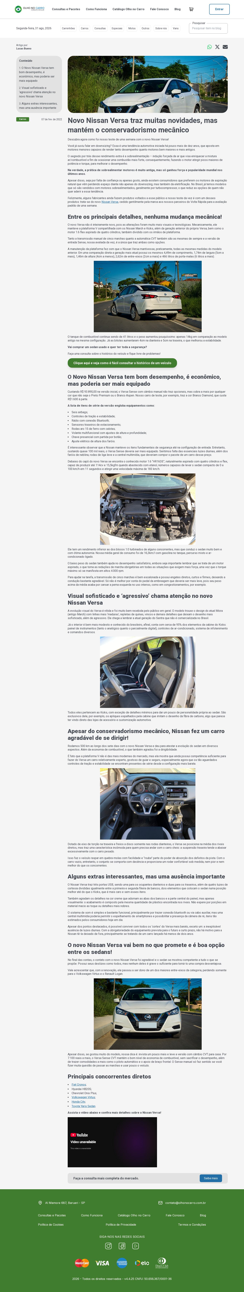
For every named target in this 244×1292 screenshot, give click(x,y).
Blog (178, 9)
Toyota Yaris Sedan (83, 1106)
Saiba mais (211, 1178)
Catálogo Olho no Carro (129, 9)
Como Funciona (96, 9)
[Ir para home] (29, 9)
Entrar (219, 9)
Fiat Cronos (79, 1084)
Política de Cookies (51, 1224)
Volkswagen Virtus (83, 1097)
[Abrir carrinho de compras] (191, 9)
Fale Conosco (159, 9)
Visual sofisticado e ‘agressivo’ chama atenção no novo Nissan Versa (37, 92)
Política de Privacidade (121, 1224)
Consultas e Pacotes (66, 9)
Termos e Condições (192, 1224)
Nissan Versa (109, 202)
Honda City (78, 1101)
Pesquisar (198, 23)
